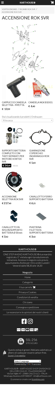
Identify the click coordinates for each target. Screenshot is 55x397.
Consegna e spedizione (27, 307)
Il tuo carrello (26, 287)
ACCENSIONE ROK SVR (11, 12)
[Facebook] (24, 322)
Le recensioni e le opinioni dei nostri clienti (28, 312)
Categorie (27, 282)
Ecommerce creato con (27, 379)
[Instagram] (30, 322)
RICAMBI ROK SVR (27, 9)
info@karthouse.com (42, 376)
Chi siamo (27, 302)
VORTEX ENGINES (9, 9)
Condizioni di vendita (27, 297)
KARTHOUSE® (27, 2)
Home (28, 277)
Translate (36, 364)
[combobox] (27, 120)
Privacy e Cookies (27, 292)
